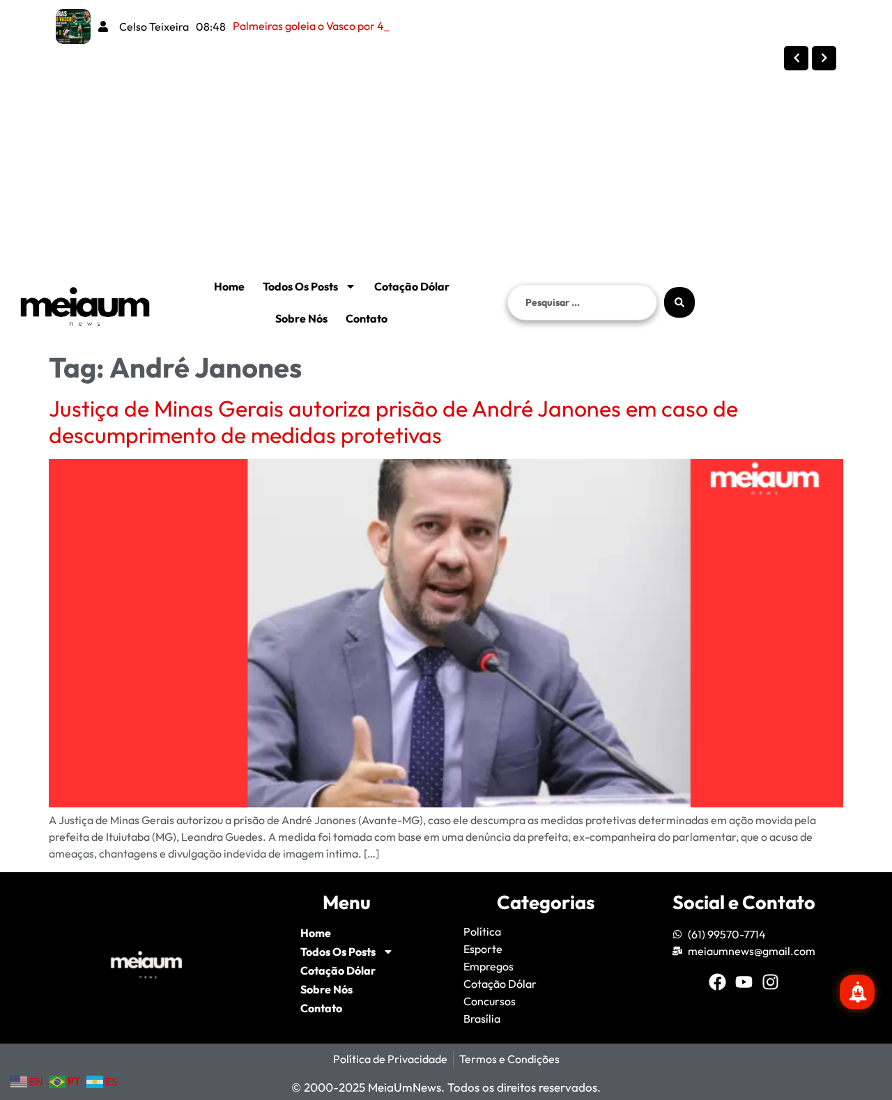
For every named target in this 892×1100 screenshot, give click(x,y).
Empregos (488, 966)
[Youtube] (744, 982)
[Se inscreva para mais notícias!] (857, 992)
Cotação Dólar (411, 286)
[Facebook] (717, 982)
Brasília (481, 1018)
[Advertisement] (418, 148)
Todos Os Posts (300, 286)
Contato (366, 318)
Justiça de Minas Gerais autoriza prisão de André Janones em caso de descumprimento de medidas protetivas (393, 421)
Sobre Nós (301, 318)
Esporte (482, 949)
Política (482, 931)
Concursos (489, 1001)
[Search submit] (679, 302)
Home (229, 286)
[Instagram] (770, 982)
